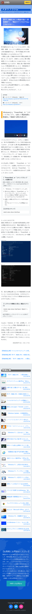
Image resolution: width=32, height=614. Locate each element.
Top (3, 12)
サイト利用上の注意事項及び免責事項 (16, 610)
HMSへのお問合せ (16, 583)
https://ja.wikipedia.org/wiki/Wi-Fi (11, 104)
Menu (27, 2)
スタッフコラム (9, 12)
